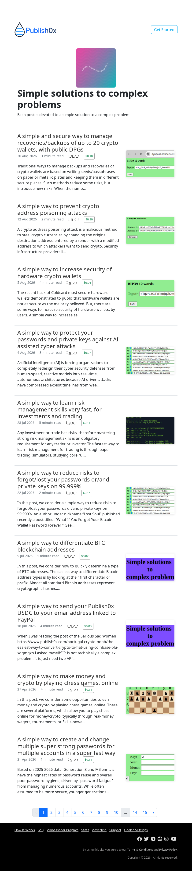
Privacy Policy (168, 850)
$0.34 (88, 689)
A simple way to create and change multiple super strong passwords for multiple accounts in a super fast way (66, 746)
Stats (85, 830)
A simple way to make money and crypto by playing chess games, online (67, 679)
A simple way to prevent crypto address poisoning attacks (58, 209)
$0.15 (86, 493)
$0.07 (87, 353)
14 (135, 812)
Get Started (164, 29)
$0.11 (86, 423)
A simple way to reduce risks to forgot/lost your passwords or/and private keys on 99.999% (63, 479)
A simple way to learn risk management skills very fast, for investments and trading (59, 409)
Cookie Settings (136, 830)
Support (115, 830)
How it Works (25, 830)
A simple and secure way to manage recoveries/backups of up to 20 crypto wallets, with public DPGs (67, 142)
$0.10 (89, 156)
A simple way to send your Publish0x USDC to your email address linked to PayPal (66, 612)
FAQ (41, 830)
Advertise (99, 830)
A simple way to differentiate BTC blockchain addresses (61, 546)
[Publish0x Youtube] (174, 839)
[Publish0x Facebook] (140, 839)
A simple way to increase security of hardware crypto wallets (64, 272)
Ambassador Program (62, 830)
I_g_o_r (74, 156)
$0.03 (88, 626)
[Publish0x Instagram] (167, 839)
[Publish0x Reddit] (160, 839)
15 (145, 812)
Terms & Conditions (140, 850)
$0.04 (87, 282)
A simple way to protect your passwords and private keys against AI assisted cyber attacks (67, 339)
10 (116, 812)
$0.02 (85, 556)
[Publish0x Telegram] (153, 839)
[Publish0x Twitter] (147, 839)
